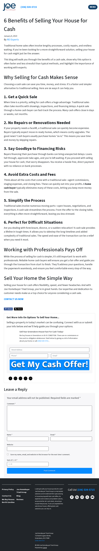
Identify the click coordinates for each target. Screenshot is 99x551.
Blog (18, 496)
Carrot (45, 548)
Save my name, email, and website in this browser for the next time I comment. (40, 454)
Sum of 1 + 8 (12, 460)
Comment (11, 404)
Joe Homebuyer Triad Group (23, 490)
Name (9, 435)
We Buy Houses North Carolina (8, 501)
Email (53, 435)
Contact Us (6, 496)
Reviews (19, 499)
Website (10, 444)
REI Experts (13, 39)
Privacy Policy (8, 489)
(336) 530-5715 (29, 7)
